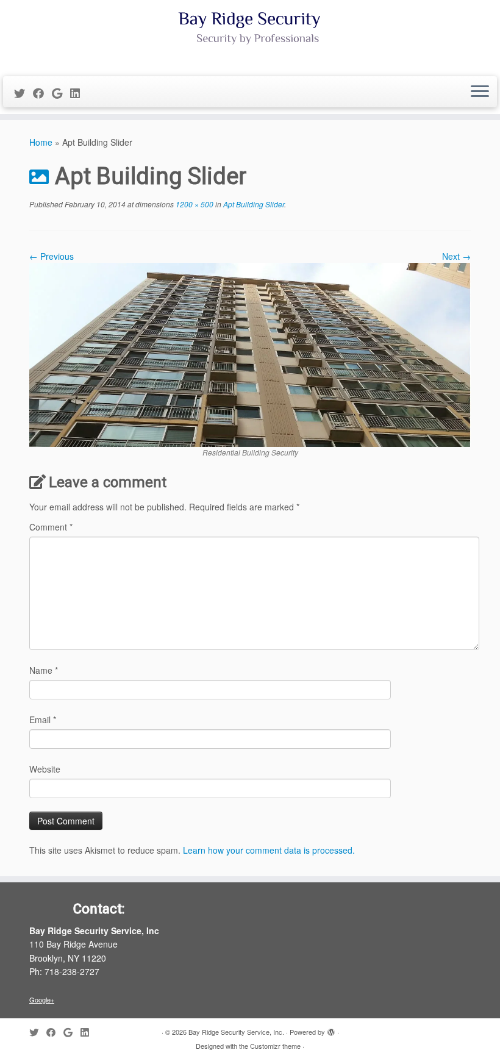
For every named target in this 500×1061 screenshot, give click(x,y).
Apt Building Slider (252, 204)
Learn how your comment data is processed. (269, 850)
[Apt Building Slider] (250, 354)
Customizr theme (275, 1046)
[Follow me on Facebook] (42, 93)
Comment (51, 527)
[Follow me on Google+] (61, 93)
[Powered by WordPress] (331, 1029)
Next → (456, 256)
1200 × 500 (193, 204)
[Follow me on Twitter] (23, 93)
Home (40, 142)
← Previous (51, 256)
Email (42, 719)
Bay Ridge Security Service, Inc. (236, 1032)
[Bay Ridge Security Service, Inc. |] (250, 36)
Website (44, 769)
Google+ (41, 999)
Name (43, 670)
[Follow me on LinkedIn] (79, 93)
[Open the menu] (480, 92)
